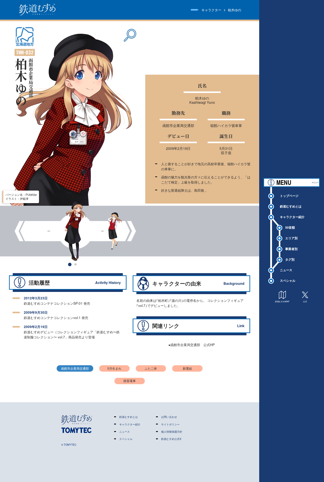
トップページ (289, 195)
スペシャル (287, 280)
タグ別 (289, 259)
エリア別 (291, 238)
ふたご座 (151, 368)
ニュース (286, 270)
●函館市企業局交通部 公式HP (191, 344)
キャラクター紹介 (292, 217)
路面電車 (129, 380)
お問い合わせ (169, 417)
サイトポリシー (170, 424)
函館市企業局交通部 (75, 368)
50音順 (290, 227)
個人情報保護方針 (171, 431)
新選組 (187, 368)
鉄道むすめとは (291, 206)
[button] (69, 264)
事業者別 (291, 249)
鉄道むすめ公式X (171, 439)
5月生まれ (114, 368)
